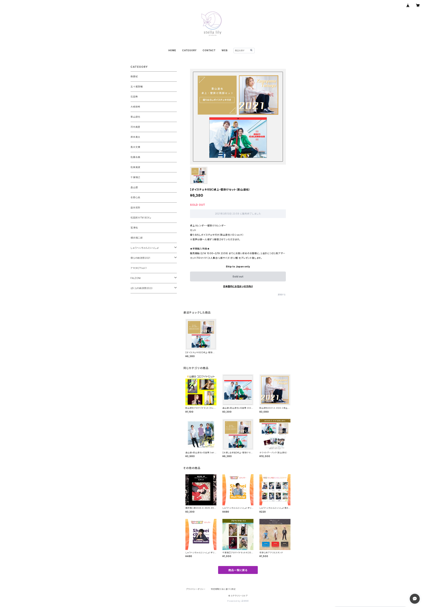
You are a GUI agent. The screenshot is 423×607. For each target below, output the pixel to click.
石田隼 (134, 96)
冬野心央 (135, 197)
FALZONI (136, 278)
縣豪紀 (134, 76)
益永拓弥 (135, 207)
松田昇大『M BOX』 (141, 217)
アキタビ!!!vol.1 (139, 268)
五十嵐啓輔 (137, 86)
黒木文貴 (135, 147)
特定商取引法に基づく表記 (223, 589)
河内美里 (135, 126)
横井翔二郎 (137, 237)
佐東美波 (135, 167)
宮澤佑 (134, 227)
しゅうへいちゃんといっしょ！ (145, 247)
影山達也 (135, 116)
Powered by (234, 601)
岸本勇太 (135, 137)
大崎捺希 (135, 106)
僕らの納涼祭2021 (140, 257)
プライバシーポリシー (196, 589)
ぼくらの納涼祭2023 (142, 288)
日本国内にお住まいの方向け (238, 286)
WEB (225, 50)
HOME (172, 50)
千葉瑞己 (135, 177)
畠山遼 (134, 187)
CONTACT (209, 50)
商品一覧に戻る (238, 570)
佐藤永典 (135, 157)
